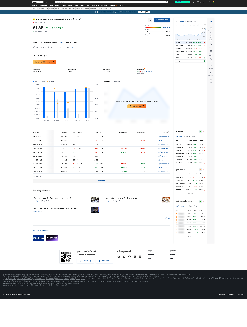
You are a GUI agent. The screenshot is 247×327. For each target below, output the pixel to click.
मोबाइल (150, 251)
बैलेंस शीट (50, 47)
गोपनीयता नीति (231, 294)
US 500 (178, 55)
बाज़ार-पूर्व (51, 8)
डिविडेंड (67, 47)
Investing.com (37, 201)
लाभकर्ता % (187, 136)
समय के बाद (57, 8)
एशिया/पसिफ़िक (93, 8)
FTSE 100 (178, 58)
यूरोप (82, 8)
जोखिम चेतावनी (240, 294)
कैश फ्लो (56, 47)
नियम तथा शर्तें (222, 294)
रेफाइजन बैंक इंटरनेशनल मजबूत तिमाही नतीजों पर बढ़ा (120, 198)
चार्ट (41, 42)
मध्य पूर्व (87, 8)
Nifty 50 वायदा (180, 51)
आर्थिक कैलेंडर (95, 5)
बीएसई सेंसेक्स (179, 45)
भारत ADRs (72, 8)
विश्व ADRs (65, 8)
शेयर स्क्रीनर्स (104, 5)
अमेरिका (78, 8)
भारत (46, 8)
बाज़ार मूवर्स (179, 131)
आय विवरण (43, 47)
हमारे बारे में (173, 251)
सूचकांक (182, 21)
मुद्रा (177, 21)
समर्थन (171, 259)
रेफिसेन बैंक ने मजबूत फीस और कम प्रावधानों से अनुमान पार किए (52, 198)
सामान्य (35, 42)
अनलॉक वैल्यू (165, 27)
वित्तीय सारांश (35, 47)
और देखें (167, 218)
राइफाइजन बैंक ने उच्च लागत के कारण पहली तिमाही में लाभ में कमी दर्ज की (55, 209)
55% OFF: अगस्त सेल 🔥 (182, 2)
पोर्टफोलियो (151, 255)
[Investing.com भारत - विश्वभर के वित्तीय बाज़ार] (39, 2)
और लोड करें (101, 181)
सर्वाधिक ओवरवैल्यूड (192, 206)
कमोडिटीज (189, 21)
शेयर (34, 8)
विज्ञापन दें (172, 255)
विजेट (149, 259)
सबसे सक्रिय (179, 136)
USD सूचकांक (179, 61)
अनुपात (61, 47)
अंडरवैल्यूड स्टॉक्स (107, 8)
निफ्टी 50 (178, 42)
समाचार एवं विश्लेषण (50, 42)
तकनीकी (68, 42)
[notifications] (210, 2)
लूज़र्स (193, 136)
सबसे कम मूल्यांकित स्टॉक (184, 201)
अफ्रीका (100, 8)
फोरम (75, 42)
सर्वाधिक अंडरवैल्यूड (180, 206)
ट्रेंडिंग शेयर (179, 170)
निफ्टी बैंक (178, 48)
